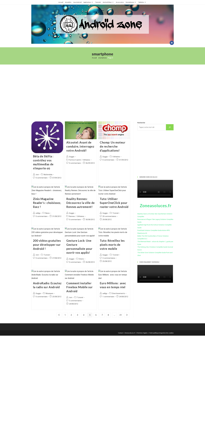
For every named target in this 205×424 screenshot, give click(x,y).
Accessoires (120, 2)
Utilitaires (86, 160)
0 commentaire (41, 178)
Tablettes (141, 2)
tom (37, 175)
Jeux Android (77, 2)
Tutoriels (98, 2)
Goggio (71, 157)
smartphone (102, 58)
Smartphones (130, 2)
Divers (81, 259)
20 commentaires (109, 216)
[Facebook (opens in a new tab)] (172, 43)
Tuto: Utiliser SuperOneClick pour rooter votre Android (114, 203)
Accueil (60, 2)
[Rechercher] (170, 127)
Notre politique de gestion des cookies (161, 333)
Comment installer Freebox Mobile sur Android (79, 287)
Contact (120, 333)
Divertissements (118, 293)
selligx (38, 213)
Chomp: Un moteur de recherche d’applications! (112, 146)
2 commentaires (108, 258)
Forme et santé (75, 160)
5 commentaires (75, 301)
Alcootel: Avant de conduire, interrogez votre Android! (80, 146)
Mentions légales (142, 333)
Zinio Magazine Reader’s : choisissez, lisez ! (47, 203)
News (47, 213)
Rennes (72, 216)
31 (120, 315)
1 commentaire (108, 297)
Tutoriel (116, 213)
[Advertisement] (102, 90)
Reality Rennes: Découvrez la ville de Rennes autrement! (80, 203)
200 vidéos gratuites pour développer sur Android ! (47, 244)
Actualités (68, 2)
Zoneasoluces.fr (130, 333)
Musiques (49, 293)
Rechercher (141, 123)
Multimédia (48, 175)
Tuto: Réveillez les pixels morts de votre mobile (112, 244)
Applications (87, 2)
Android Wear (107, 2)
